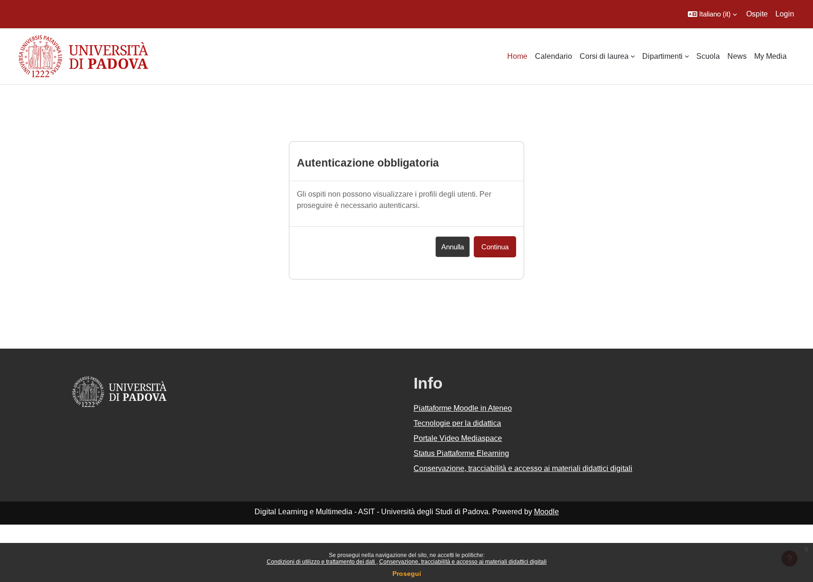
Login (784, 14)
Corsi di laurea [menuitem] (604, 56)
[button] (712, 14)
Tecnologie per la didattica (457, 423)
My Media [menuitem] (770, 56)
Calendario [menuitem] (553, 56)
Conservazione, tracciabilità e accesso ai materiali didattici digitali (463, 561)
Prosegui (406, 573)
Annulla (452, 247)
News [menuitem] (737, 56)
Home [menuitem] (517, 56)
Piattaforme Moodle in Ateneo (463, 408)
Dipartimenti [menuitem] (662, 56)
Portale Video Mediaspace (458, 438)
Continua (495, 247)
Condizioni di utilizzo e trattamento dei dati (321, 561)
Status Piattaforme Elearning (461, 453)
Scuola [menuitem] (708, 56)
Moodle (546, 512)
